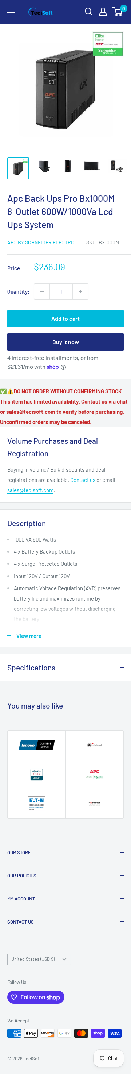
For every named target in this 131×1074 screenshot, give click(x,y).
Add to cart (65, 318)
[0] (117, 11)
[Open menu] (11, 12)
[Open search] (89, 12)
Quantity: (18, 291)
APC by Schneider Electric (41, 242)
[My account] (103, 12)
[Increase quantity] (80, 291)
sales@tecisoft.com (30, 490)
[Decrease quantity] (41, 291)
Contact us (82, 479)
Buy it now (65, 341)
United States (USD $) (33, 959)
